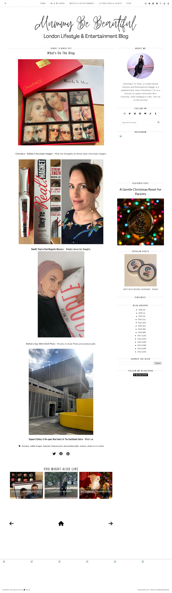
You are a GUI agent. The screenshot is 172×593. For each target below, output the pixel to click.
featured (46, 446)
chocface (25, 446)
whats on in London (95, 446)
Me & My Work (58, 3)
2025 (141, 310)
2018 (140, 332)
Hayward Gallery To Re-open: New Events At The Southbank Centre (56, 439)
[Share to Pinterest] (68, 454)
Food (129, 3)
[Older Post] (110, 523)
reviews (83, 446)
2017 (139, 336)
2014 (139, 345)
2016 (139, 339)
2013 (139, 349)
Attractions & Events (110, 3)
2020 (140, 326)
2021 (140, 323)
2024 (141, 313)
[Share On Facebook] (61, 454)
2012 (139, 352)
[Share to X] (54, 454)
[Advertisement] (145, 401)
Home (43, 3)
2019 (140, 329)
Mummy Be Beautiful (13, 590)
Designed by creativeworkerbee (153, 590)
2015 (139, 342)
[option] (26, 485)
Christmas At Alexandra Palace (95, 491)
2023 (141, 316)
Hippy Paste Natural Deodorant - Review (140, 289)
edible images (36, 446)
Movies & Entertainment (82, 3)
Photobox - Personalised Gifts (26, 491)
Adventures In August (61, 491)
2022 (140, 319)
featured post (57, 446)
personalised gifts (71, 446)
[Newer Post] (11, 523)
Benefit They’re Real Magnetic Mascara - (48, 249)
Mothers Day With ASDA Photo (40, 344)
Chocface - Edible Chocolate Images (34, 154)
